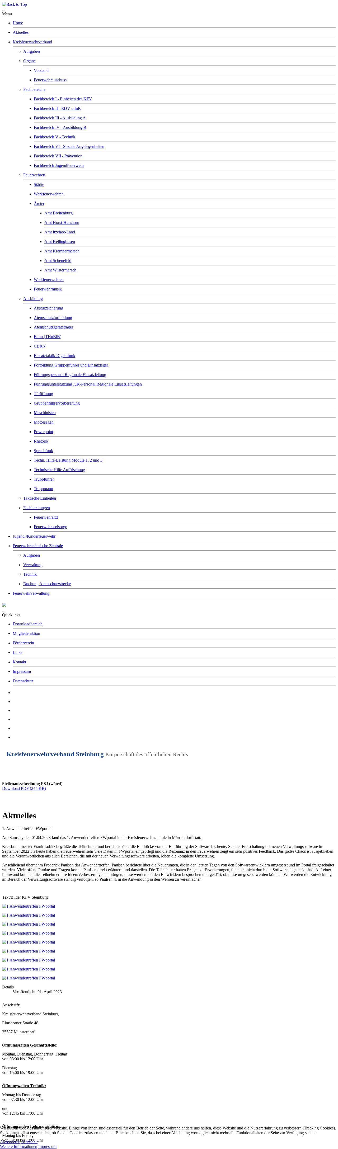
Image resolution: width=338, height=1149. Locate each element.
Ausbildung (33, 298)
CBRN (40, 346)
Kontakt (19, 662)
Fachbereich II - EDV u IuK (57, 108)
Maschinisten (45, 412)
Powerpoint (43, 431)
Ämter (39, 203)
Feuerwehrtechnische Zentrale (38, 545)
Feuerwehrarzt (46, 517)
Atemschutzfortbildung (53, 317)
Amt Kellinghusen (59, 241)
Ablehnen (29, 1141)
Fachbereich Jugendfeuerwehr (59, 165)
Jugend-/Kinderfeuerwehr (34, 536)
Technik (30, 574)
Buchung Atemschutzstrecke (47, 583)
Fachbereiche (34, 89)
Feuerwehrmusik (48, 289)
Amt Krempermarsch (61, 251)
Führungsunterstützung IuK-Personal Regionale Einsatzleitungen (88, 384)
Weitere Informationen (18, 1146)
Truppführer (44, 479)
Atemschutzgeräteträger (53, 327)
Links (17, 652)
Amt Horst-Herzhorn (61, 222)
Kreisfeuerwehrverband (32, 42)
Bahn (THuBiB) (47, 336)
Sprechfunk (43, 450)
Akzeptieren (10, 1141)
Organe (29, 61)
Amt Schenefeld (57, 260)
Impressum (22, 671)
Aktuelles (21, 32)
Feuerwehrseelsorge (50, 526)
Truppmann (43, 488)
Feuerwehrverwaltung (31, 593)
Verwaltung (33, 564)
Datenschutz (23, 681)
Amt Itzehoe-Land (59, 232)
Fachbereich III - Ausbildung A (60, 118)
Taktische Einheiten (39, 498)
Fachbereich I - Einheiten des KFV (63, 99)
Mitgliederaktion (26, 633)
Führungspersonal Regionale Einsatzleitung (70, 374)
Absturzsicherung (48, 308)
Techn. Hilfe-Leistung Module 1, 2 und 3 (68, 460)
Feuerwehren (34, 175)
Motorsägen (44, 422)
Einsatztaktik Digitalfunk (54, 355)
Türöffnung (43, 393)
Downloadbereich (28, 624)
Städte (39, 184)
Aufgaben (31, 51)
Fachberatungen (36, 507)
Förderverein (23, 643)
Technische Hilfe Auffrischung (59, 469)
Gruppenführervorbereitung (57, 403)
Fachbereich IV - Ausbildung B (60, 127)
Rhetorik (41, 441)
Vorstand (41, 70)
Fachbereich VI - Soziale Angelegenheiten (69, 146)
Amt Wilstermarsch (60, 270)
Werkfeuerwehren (49, 194)
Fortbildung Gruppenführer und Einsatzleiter (71, 365)
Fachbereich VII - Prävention (58, 156)
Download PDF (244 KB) (24, 788)
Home (18, 23)
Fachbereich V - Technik (54, 137)
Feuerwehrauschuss (50, 80)
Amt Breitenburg (58, 213)
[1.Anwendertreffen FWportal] (28, 906)
